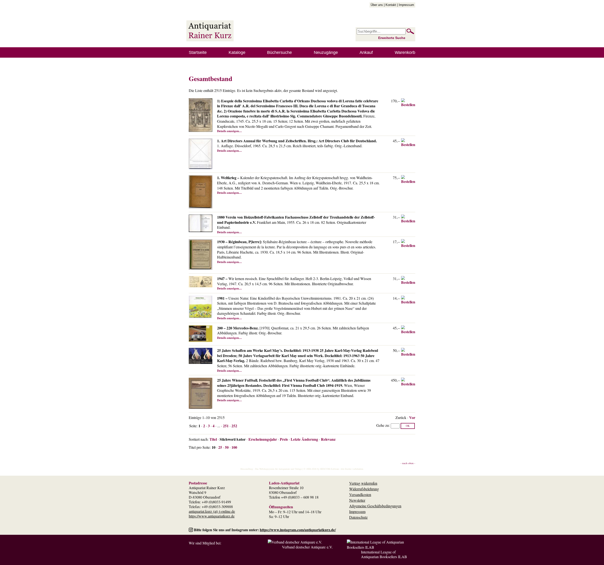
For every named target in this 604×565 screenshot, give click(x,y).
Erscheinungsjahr (262, 439)
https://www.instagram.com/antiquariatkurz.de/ (298, 529)
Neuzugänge (326, 52)
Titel (213, 439)
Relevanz (328, 439)
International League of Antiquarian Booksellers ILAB (384, 554)
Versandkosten (360, 494)
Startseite (198, 52)
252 (234, 425)
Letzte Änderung (304, 439)
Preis (284, 439)
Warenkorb (405, 52)
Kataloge (237, 52)
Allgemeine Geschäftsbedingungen (375, 505)
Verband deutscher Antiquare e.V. (307, 546)
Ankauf (366, 52)
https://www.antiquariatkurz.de (212, 515)
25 (220, 447)
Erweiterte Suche (391, 38)
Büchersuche (279, 52)
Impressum (406, 5)
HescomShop (246, 468)
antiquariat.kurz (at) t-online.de (212, 511)
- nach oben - (408, 463)
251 (226, 425)
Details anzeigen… (229, 131)
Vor (412, 417)
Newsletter (357, 500)
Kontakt (391, 5)
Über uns (377, 5)
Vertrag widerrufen (363, 483)
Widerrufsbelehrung (364, 488)
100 (234, 447)
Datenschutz (358, 517)
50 (227, 447)
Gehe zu (382, 425)
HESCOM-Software (329, 468)
